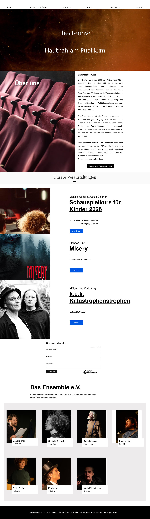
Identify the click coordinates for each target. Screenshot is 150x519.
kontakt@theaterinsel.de (87, 512)
